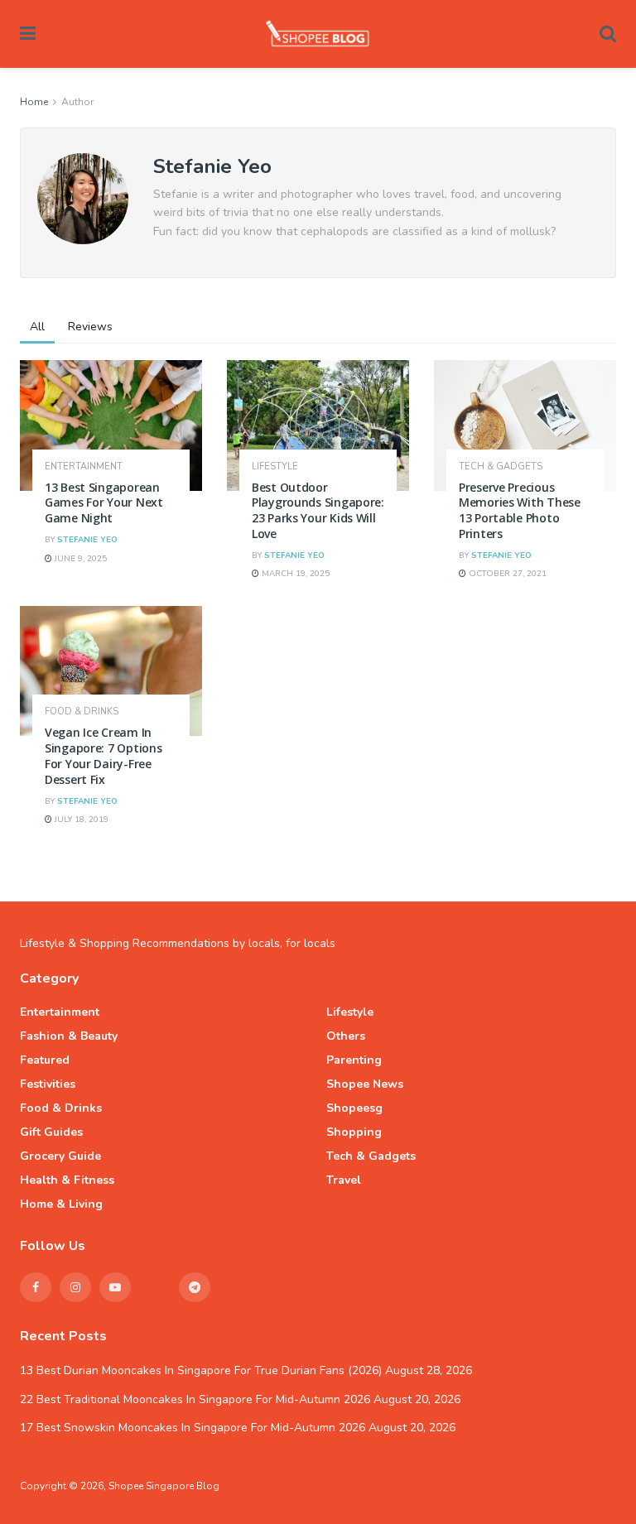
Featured (45, 1060)
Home (34, 101)
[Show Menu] (28, 34)
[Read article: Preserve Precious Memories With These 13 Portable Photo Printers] (525, 425)
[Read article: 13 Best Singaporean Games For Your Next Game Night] (111, 425)
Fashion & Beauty (69, 1036)
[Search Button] (608, 34)
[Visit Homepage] (318, 33)
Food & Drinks (81, 711)
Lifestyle (275, 466)
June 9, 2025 (79, 559)
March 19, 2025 (294, 573)
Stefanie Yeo (87, 540)
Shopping (354, 1132)
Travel (343, 1180)
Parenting (354, 1060)
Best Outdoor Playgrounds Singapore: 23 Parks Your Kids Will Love (318, 510)
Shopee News (364, 1084)
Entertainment (84, 466)
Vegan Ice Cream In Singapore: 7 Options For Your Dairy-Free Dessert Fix (103, 755)
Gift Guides (51, 1132)
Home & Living (61, 1204)
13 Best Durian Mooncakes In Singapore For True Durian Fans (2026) (201, 1370)
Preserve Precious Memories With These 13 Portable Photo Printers (520, 510)
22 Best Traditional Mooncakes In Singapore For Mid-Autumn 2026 (195, 1399)
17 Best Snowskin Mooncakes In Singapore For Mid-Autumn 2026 (192, 1427)
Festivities (47, 1084)
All (37, 326)
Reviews (90, 326)
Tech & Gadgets (500, 466)
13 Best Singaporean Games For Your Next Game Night (104, 502)
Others (345, 1036)
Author (77, 101)
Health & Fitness (67, 1180)
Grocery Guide (60, 1156)
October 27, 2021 (506, 573)
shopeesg (354, 1108)
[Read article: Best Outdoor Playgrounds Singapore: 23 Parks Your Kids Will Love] (318, 425)
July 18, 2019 (80, 819)
